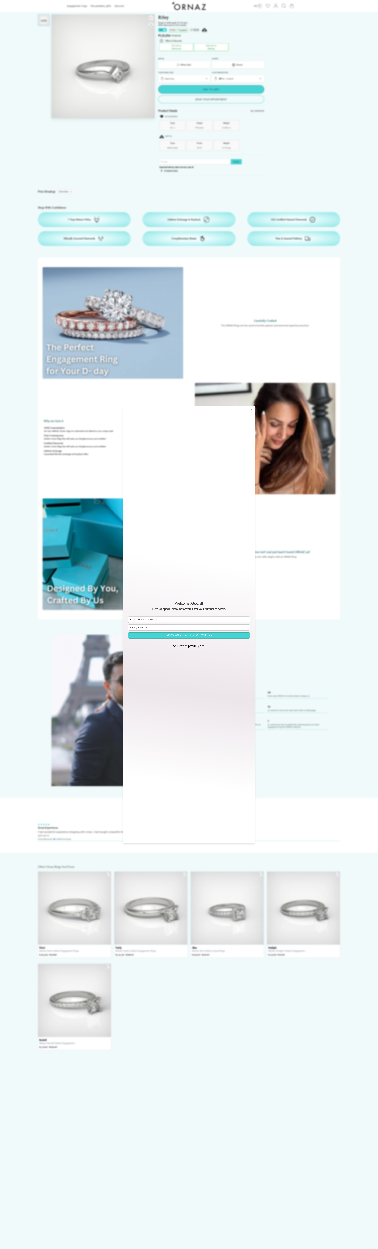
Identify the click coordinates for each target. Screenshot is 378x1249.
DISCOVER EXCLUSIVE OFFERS (189, 635)
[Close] (251, 409)
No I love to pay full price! (189, 646)
